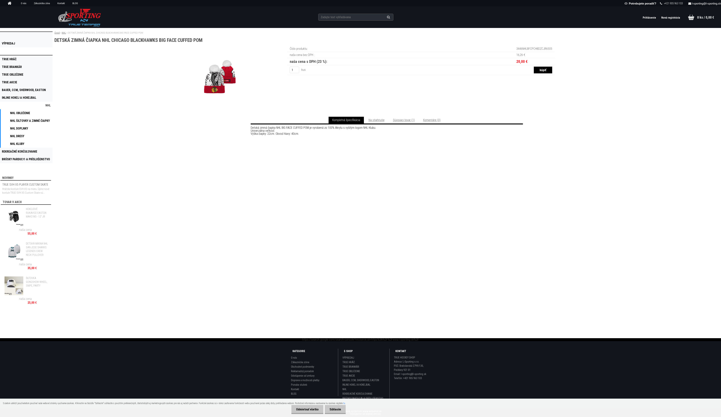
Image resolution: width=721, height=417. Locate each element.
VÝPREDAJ (348, 357)
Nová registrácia (670, 17)
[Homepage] (11, 3)
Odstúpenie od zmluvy (302, 375)
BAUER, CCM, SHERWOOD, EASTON (360, 380)
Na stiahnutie (377, 120)
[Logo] (80, 17)
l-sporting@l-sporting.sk (706, 3)
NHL (64, 32)
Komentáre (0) (431, 120)
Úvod (57, 32)
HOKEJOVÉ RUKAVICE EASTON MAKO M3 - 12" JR (36, 213)
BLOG (75, 3)
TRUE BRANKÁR (350, 366)
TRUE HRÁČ (348, 362)
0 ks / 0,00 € (705, 17)
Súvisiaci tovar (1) (404, 120)
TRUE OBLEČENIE (351, 371)
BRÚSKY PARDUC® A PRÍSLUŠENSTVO (362, 398)
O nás (23, 3)
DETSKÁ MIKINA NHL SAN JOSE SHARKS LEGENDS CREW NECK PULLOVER (37, 249)
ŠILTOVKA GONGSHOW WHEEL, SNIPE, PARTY (36, 282)
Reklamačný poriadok (302, 371)
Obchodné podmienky (302, 366)
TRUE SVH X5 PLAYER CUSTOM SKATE (25, 184)
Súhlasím (335, 409)
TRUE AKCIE (348, 375)
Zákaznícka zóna (42, 3)
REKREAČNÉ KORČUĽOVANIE (357, 393)
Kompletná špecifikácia (346, 120)
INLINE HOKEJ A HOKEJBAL (356, 384)
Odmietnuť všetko (307, 409)
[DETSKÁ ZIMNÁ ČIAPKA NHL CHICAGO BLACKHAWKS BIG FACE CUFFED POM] (219, 51)
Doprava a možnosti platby (305, 380)
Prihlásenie (650, 17)
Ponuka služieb (299, 384)
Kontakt (61, 3)
